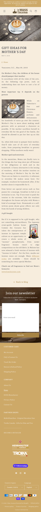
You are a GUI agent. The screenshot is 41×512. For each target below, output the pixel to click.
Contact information (21, 509)
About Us (7, 385)
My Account (8, 352)
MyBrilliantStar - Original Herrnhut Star (19, 418)
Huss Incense (11, 503)
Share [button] (6, 62)
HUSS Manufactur (11, 395)
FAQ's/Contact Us (11, 357)
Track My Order (10, 362)
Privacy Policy (9, 400)
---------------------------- (13, 428)
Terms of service (21, 506)
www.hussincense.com (11, 272)
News (6, 390)
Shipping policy (33, 506)
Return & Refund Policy (13, 367)
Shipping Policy (10, 372)
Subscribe (20, 335)
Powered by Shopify (22, 503)
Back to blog (22, 282)
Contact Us (8, 405)
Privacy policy (9, 506)
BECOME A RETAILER (12, 433)
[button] (4, 11)
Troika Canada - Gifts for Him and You (18, 423)
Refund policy (35, 503)
